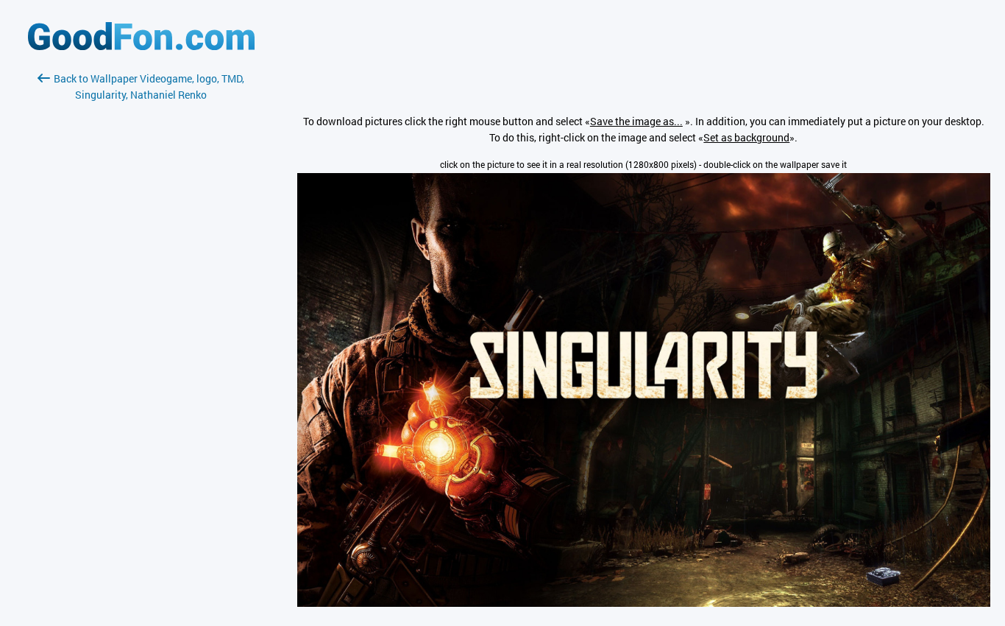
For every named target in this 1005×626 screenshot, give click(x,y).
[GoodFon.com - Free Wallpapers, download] (141, 46)
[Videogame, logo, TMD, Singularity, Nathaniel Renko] (643, 603)
